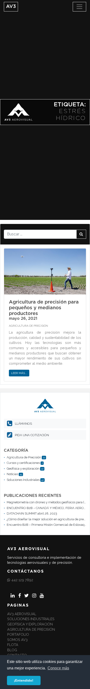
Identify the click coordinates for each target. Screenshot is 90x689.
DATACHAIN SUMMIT (22, 513)
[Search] (81, 234)
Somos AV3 (17, 640)
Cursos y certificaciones (23, 463)
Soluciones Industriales (23, 480)
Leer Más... (19, 373)
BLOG (12, 650)
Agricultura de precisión (31, 629)
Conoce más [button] (58, 668)
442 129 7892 (22, 580)
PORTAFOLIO (18, 634)
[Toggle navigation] (79, 6)
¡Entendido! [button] (23, 680)
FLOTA (12, 645)
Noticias (12, 474)
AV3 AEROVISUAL (21, 614)
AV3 (11, 6)
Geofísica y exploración (23, 468)
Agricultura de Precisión (28, 325)
